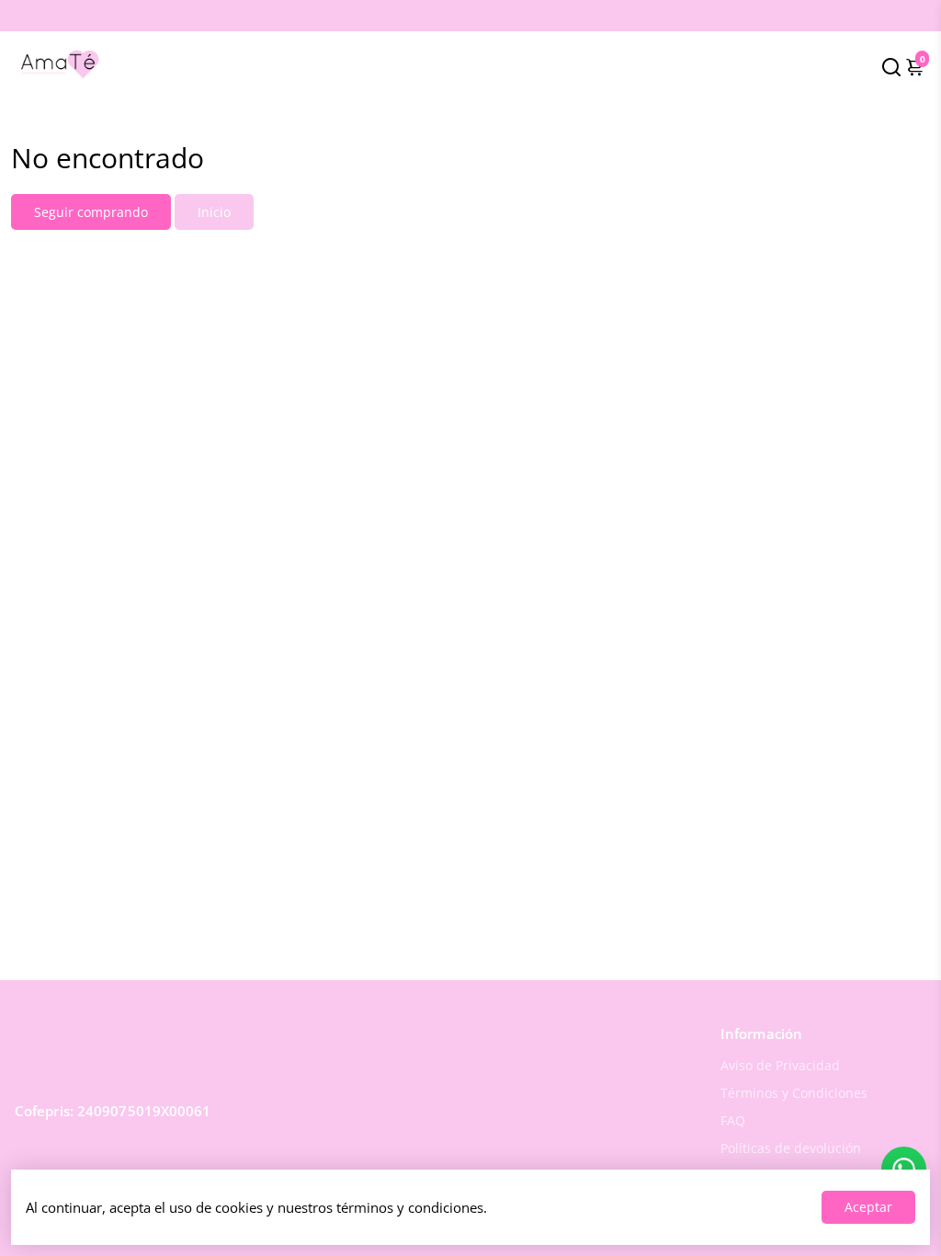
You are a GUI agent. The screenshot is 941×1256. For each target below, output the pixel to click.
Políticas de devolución (790, 1148)
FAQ (732, 1121)
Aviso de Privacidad (780, 1065)
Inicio (214, 212)
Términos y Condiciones (793, 1093)
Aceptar (868, 1207)
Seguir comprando (91, 212)
